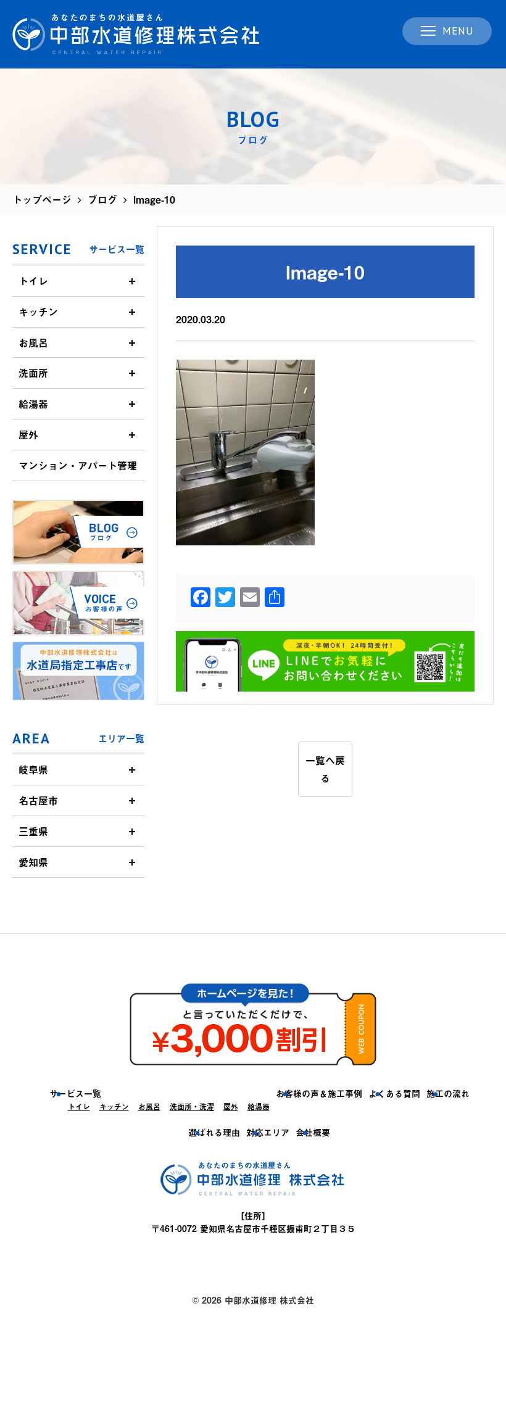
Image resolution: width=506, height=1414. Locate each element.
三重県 (33, 831)
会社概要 (313, 1132)
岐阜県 (33, 769)
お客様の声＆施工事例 (319, 1093)
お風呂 (33, 342)
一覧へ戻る (325, 769)
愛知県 (33, 861)
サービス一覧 (75, 1093)
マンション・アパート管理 (78, 465)
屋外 (28, 434)
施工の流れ (448, 1093)
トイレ (33, 280)
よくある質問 (394, 1093)
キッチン (38, 311)
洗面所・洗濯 (192, 1106)
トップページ (42, 199)
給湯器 (33, 403)
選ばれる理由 (214, 1132)
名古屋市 (38, 800)
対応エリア (267, 1132)
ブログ (102, 199)
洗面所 (33, 372)
